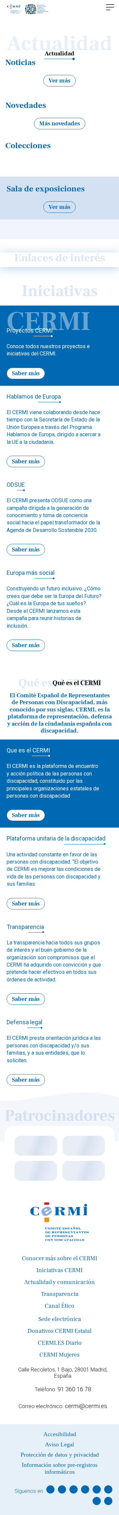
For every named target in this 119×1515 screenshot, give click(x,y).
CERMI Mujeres (59, 1355)
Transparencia (59, 1294)
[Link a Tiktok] (97, 1501)
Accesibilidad (59, 1434)
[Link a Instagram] (73, 1489)
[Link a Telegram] (108, 1489)
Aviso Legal (59, 1444)
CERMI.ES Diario (60, 1343)
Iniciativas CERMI (59, 1270)
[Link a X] (62, 1489)
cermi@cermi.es (86, 1405)
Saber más (26, 373)
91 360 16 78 (74, 1389)
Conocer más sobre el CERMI (59, 1258)
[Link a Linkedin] (85, 1489)
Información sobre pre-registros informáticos (60, 1468)
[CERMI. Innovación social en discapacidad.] (28, 9)
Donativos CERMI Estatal (59, 1331)
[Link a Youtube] (97, 1489)
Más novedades (59, 123)
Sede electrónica (59, 1319)
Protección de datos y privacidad (59, 1454)
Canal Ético (59, 1306)
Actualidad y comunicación (59, 1282)
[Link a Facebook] (50, 1489)
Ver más (59, 80)
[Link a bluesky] (108, 1501)
